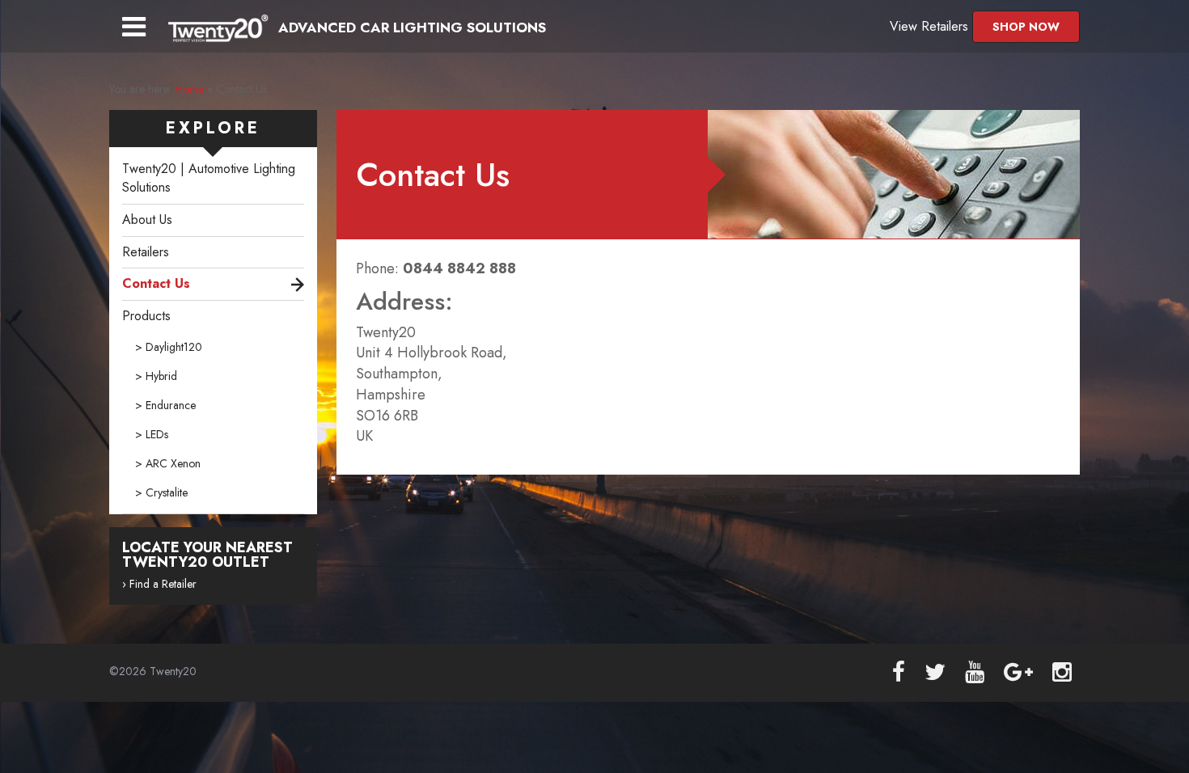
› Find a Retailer (159, 584)
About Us (147, 219)
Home (189, 89)
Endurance (171, 405)
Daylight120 (174, 347)
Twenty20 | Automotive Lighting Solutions (208, 177)
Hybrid (161, 376)
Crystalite (167, 492)
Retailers (145, 252)
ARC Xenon (173, 463)
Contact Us (156, 283)
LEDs (157, 434)
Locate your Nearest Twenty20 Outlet (207, 554)
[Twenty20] (215, 27)
